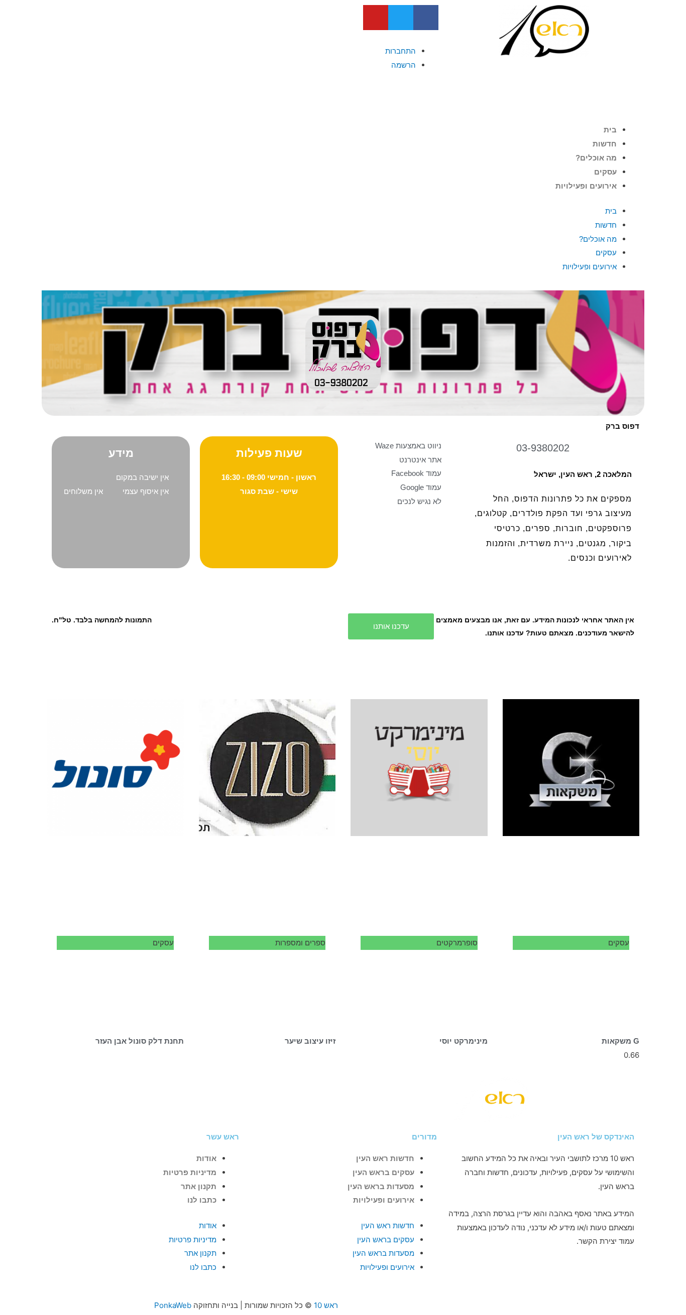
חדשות (605, 143)
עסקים (605, 172)
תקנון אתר (198, 1186)
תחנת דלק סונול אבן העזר (139, 1041)
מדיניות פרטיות (189, 1172)
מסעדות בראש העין (381, 1186)
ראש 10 (326, 1305)
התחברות (400, 51)
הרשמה (403, 65)
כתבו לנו (201, 1200)
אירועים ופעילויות (586, 186)
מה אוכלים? (596, 157)
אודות (206, 1158)
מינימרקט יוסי (463, 1041)
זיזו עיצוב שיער (310, 1041)
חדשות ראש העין (385, 1158)
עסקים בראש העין (383, 1172)
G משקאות (620, 1041)
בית (610, 129)
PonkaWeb (172, 1305)
